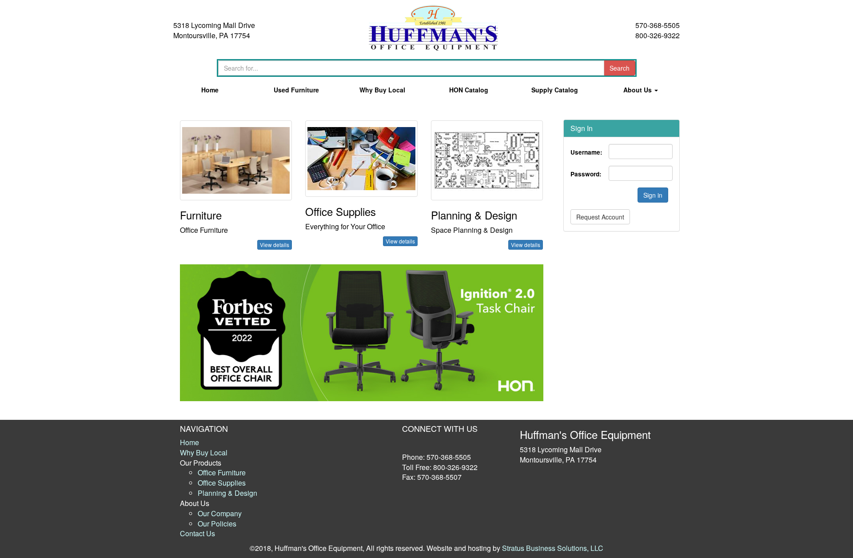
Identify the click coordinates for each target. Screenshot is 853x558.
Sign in (652, 195)
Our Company (220, 513)
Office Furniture (222, 472)
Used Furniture (296, 89)
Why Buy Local (382, 89)
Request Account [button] (600, 216)
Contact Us (197, 533)
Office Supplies (222, 483)
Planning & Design (227, 493)
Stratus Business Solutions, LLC (552, 548)
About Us (638, 89)
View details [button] (274, 244)
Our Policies (217, 523)
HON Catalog (468, 89)
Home (210, 89)
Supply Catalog (554, 89)
